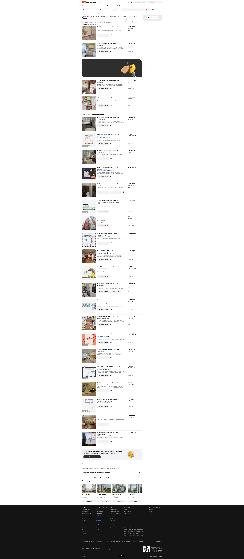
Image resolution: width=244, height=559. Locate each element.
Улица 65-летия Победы (87, 515)
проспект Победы (101, 119)
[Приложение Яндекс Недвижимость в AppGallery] (159, 550)
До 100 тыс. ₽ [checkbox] (113, 70)
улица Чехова (100, 285)
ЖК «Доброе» (100, 369)
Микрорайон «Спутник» (102, 253)
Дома (83, 529)
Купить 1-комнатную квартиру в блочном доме (134, 535)
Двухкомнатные (127, 511)
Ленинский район (113, 509)
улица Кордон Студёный (102, 268)
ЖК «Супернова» (100, 435)
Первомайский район (114, 511)
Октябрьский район (114, 518)
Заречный (99, 169)
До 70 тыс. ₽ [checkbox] (104, 70)
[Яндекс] (160, 556)
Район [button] (148, 9)
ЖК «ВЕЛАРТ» (100, 236)
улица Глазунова (100, 351)
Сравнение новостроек (154, 515)
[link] (159, 2)
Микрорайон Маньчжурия (115, 513)
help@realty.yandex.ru (107, 549)
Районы (150, 513)
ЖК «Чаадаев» (100, 402)
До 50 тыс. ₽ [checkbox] (96, 70)
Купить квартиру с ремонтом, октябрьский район (134, 529)
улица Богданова (100, 235)
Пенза (98, 202)
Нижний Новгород (100, 518)
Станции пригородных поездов (155, 516)
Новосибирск (99, 513)
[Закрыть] (161, 9)
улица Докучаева (100, 152)
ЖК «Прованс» (100, 336)
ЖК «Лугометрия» (101, 137)
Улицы (150, 511)
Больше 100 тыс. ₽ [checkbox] (89, 73)
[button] (132, 2)
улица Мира (99, 185)
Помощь (135, 541)
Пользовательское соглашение (113, 541)
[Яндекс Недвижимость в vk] (157, 541)
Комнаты (84, 533)
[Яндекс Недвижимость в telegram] (161, 541)
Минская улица (100, 28)
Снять (111, 527)
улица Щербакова (101, 434)
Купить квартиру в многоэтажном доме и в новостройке (136, 527)
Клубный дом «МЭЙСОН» (102, 170)
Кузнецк (98, 525)
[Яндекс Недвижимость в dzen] (159, 541)
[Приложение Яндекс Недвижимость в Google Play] (156, 550)
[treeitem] (85, 5)
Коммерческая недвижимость (88, 527)
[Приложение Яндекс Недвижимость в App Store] (154, 550)
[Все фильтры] (83, 10)
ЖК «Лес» (99, 269)
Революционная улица (102, 384)
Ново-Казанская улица (86, 513)
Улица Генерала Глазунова (87, 516)
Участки (83, 525)
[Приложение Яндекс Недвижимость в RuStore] (161, 550)
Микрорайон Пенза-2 (114, 515)
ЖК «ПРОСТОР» (100, 303)
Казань (97, 516)
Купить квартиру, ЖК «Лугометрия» (131, 533)
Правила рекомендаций (127, 541)
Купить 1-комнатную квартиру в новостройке (133, 531)
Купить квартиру (127, 525)
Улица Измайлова (85, 518)
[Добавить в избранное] (111, 35)
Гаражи (83, 531)
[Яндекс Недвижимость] (89, 2)
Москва (97, 509)
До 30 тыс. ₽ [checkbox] (88, 70)
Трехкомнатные (127, 515)
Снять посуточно (113, 525)
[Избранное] (129, 2)
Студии (125, 509)
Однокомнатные (127, 513)
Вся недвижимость (86, 541)
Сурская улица (100, 417)
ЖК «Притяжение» (101, 204)
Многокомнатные (128, 516)
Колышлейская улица (101, 368)
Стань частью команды (101, 541)
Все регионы (151, 509)
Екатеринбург (99, 515)
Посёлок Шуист (113, 516)
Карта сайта (140, 541)
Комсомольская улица (101, 318)
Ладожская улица (85, 511)
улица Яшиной (100, 136)
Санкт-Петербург (99, 511)
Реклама (93, 541)
